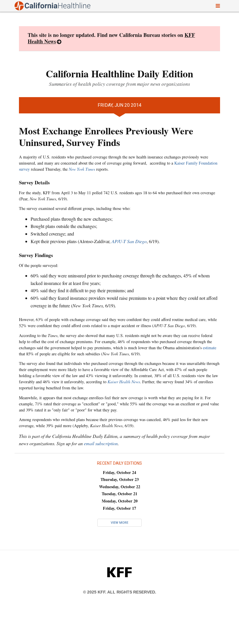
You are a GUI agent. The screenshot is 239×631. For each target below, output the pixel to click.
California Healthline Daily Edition (119, 73)
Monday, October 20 (120, 501)
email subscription (101, 443)
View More (119, 523)
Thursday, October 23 (120, 479)
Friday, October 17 (119, 508)
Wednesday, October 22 (119, 487)
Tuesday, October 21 (119, 494)
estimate (209, 347)
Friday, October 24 (119, 472)
